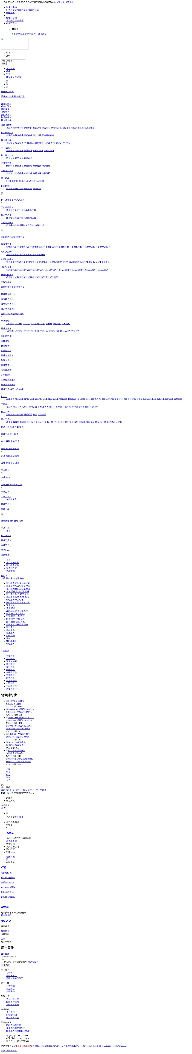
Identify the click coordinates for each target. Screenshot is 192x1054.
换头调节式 (7, 133)
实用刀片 (33, 407)
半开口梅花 (29, 143)
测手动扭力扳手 (13, 210)
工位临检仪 (7, 207)
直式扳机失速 (8, 304)
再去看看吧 (11, 841)
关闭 (3, 939)
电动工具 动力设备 (9, 434)
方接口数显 (49, 150)
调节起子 (19, 158)
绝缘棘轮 (28, 166)
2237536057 (11, 1051)
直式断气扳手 (25, 247)
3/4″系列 (35, 324)
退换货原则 (11, 1015)
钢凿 (88, 422)
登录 (17, 817)
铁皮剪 (75, 407)
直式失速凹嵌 (38, 254)
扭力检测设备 (12, 562)
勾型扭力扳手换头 (14, 753)
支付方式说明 (12, 1004)
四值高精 (81, 128)
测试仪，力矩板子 (14, 77)
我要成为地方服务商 (15, 1028)
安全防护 (5, 470)
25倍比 (41, 181)
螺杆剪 (88, 407)
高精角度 (90, 128)
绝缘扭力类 (7, 163)
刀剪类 (5, 404)
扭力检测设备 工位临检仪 (13, 200)
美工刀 (9, 407)
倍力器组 (6, 178)
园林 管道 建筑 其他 (10, 463)
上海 (83, 1046)
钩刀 (46, 407)
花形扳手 (140, 399)
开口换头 (6, 115)
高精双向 (64, 128)
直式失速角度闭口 (71, 262)
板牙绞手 (42, 414)
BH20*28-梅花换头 (15, 745)
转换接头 (66, 143)
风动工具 (6, 504)
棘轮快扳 (72, 399)
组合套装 (37, 135)
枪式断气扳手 (12, 247)
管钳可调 (55, 128)
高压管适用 (7, 267)
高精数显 (10, 150)
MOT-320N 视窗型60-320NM (19, 712)
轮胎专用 (37, 173)
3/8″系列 (18, 324)
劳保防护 (10, 635)
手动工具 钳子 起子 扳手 (12, 389)
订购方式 (33, 34)
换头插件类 (7, 120)
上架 (8, 769)
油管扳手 (110, 399)
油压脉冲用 (7, 336)
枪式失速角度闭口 (53, 262)
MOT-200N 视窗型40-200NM (19, 720)
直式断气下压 (8, 299)
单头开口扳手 (41, 399)
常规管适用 (7, 244)
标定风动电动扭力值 (35, 225)
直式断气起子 (78, 247)
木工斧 (64, 422)
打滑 (8, 74)
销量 (8, 772)
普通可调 (6, 104)
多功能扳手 (159, 399)
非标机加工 (11, 641)
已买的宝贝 (11, 10)
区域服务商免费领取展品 (17, 1031)
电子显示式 (7, 148)
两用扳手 (63, 399)
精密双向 (28, 128)
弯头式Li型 (7, 252)
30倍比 (22, 181)
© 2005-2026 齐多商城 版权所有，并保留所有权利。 (56, 1046)
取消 (7, 931)
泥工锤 (57, 422)
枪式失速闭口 (25, 262)
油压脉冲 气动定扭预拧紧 (13, 237)
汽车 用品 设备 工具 (10, 441)
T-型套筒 (6, 375)
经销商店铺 (11, 18)
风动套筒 (6, 328)
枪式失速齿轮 (86, 262)
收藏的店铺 (33, 10)
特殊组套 (37, 188)
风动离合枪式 (8, 294)
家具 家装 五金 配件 (10, 456)
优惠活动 (10, 571)
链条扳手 (149, 399)
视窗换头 (19, 135)
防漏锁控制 (7, 282)
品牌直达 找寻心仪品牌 (11, 485)
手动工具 (6, 492)
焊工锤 (50, 422)
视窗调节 (37, 128)
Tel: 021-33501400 (93, 1046)
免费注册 (69, 2)
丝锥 (21, 414)
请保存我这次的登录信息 (15, 962)
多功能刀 (60, 407)
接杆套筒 (6, 346)
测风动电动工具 (28, 210)
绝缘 (8, 71)
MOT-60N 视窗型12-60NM (18, 728)
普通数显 (28, 150)
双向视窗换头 (48, 135)
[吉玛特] (7, 196)
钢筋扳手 (178, 399)
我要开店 (10, 20)
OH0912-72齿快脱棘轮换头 (18, 761)
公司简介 (10, 973)
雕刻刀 (52, 407)
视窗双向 (46, 128)
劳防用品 (6, 550)
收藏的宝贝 (22, 10)
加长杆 (49, 324)
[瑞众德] (7, 517)
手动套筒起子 (8, 380)
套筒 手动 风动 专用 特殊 (12, 314)
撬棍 (109, 422)
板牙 (35, 414)
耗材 (8, 638)
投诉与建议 (11, 975)
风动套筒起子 (8, 384)
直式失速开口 (12, 262)
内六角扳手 (100, 399)
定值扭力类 (7, 171)
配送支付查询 (12, 1002)
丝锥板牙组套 (12, 414)
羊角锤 (9, 422)
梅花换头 (6, 117)
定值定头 (28, 173)
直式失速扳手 (51, 247)
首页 (8, 560)
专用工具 (10, 633)
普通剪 (81, 407)
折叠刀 (41, 407)
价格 (8, 775)
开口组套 (19, 188)
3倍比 (8, 181)
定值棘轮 (10, 173)
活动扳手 (19, 399)
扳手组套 (10, 399)
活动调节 (48, 143)
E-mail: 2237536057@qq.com (114, 1046)
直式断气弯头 (12, 254)
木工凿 (103, 422)
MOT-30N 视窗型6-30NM (17, 737)
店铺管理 (19, 20)
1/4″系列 (10, 324)
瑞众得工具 (11, 499)
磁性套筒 (6, 341)
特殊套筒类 (7, 355)
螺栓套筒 (6, 365)
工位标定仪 (7, 223)
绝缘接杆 (46, 166)
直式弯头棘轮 (8, 309)
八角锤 (36, 422)
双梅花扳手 (53, 399)
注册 (21, 817)
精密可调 (6, 106)
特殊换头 (57, 143)
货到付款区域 (12, 999)
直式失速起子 (104, 247)
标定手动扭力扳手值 (15, 225)
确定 (3, 931)
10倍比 (15, 181)
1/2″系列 (26, 324)
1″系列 (42, 324)
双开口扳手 (29, 399)
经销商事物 (11, 7)
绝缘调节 (10, 166)
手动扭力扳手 (12, 565)
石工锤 (43, 422)
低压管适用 (7, 275)
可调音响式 (7, 125)
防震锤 (23, 422)
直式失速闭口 (38, 262)
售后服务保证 (12, 1018)
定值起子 (28, 158)
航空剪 (68, 407)
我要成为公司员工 (14, 978)
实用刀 (25, 407)
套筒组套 (10, 188)
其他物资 (6, 555)
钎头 (97, 422)
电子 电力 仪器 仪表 (10, 448)
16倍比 (34, 181)
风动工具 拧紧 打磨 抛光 (12, 427)
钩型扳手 (169, 399)
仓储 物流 (5, 477)
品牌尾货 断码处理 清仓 (12, 521)
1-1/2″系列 (50, 331)
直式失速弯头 (25, 254)
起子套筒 (6, 350)
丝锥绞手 (28, 414)
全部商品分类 (7, 92)
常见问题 (42, 34)
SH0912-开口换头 (14, 704)
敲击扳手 (90, 399)
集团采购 (10, 991)
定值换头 (19, 173)
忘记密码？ (33, 962)
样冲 (76, 422)
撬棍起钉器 (116, 422)
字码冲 (82, 422)
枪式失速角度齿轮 (101, 262)
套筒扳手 (131, 399)
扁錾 (92, 422)
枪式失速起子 (91, 247)
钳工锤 (30, 422)
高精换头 (6, 112)
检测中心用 (7, 215)
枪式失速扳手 (38, 247)
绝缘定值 (19, 166)
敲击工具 (6, 419)
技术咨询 (10, 857)
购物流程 (24, 34)
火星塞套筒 (7, 370)
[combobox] (13, 60)
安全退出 (10, 13)
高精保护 (72, 128)
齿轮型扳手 (7, 259)
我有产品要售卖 (13, 1025)
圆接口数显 (38, 150)
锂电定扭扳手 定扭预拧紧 (13, 287)
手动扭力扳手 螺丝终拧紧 (13, 96)
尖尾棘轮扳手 (120, 399)
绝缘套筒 (37, 166)
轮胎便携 (46, 173)
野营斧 (70, 422)
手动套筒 (6, 321)
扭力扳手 (10, 68)
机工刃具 (6, 412)
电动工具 (6, 509)
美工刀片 (17, 407)
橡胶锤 (16, 422)
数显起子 (10, 158)
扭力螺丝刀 (7, 155)
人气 (8, 780)
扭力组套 (6, 186)
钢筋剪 (95, 407)
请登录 (61, 2)
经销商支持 (11, 23)
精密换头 (6, 109)
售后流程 (15, 34)
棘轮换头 (39, 143)
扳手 (4, 396)
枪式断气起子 (65, 247)
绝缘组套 (28, 188)
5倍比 (28, 181)
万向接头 (66, 324)
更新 (8, 777)
